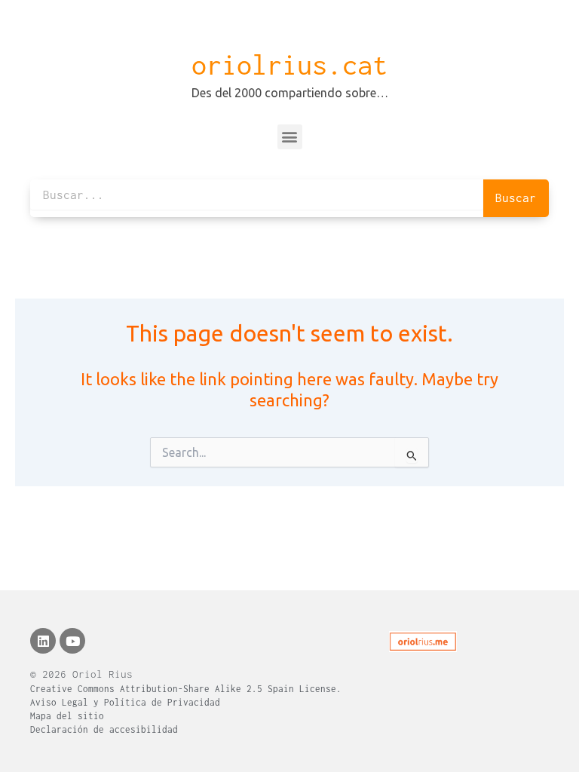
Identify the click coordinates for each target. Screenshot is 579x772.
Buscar (515, 197)
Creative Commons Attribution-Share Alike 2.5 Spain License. (186, 689)
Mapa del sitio (67, 716)
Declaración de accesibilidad (104, 729)
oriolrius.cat (289, 65)
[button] (289, 136)
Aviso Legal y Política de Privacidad (125, 702)
